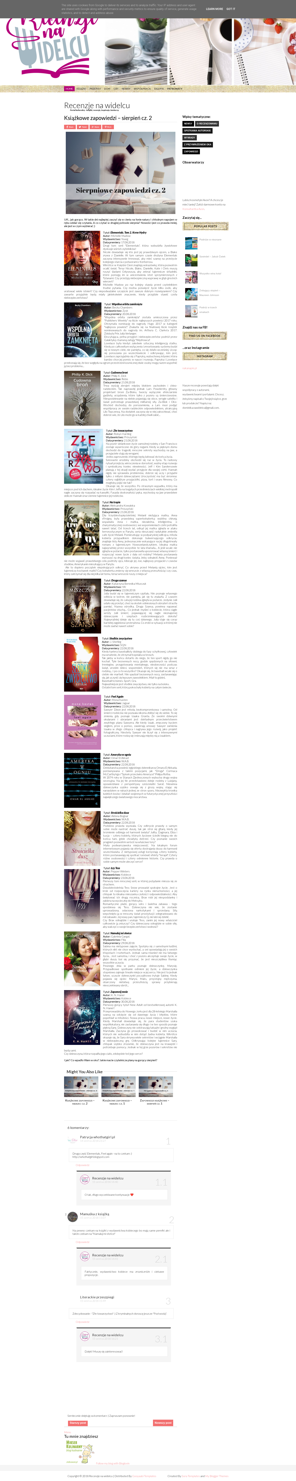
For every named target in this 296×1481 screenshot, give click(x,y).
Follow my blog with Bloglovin (113, 1463)
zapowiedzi (191, 151)
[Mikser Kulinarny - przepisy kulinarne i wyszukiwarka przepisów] (80, 1463)
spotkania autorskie (197, 130)
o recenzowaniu (207, 123)
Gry (116, 88)
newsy (188, 123)
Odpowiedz (82, 1165)
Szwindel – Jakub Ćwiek (212, 256)
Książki (81, 88)
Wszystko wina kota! (210, 273)
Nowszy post (163, 1422)
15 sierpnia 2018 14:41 (105, 1258)
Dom (107, 88)
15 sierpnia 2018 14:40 (105, 1181)
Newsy (126, 88)
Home (69, 88)
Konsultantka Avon (193, 208)
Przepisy (95, 88)
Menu (67, 1432)
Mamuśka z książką (94, 1214)
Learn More (214, 9)
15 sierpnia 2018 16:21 (105, 1338)
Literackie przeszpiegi (97, 1297)
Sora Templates (191, 1476)
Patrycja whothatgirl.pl (97, 1137)
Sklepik (159, 88)
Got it (230, 9)
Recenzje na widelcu (97, 105)
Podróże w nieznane (210, 239)
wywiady (189, 137)
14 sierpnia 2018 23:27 (93, 1140)
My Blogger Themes (217, 1476)
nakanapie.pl (189, 368)
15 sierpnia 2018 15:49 (93, 1300)
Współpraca (142, 88)
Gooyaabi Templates (144, 1476)
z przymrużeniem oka (197, 144)
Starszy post (78, 1422)
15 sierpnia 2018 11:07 (93, 1217)
